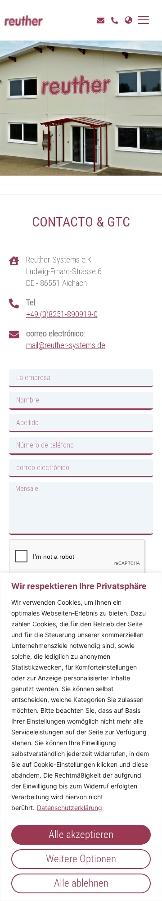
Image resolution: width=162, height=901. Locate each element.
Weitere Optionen (81, 859)
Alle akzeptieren (81, 835)
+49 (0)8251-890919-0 (62, 314)
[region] (81, 737)
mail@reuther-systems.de (65, 345)
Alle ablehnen (81, 883)
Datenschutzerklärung (69, 807)
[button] (143, 20)
